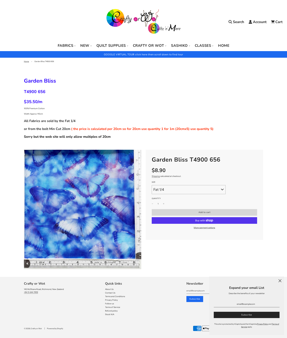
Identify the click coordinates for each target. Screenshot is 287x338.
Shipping (156, 176)
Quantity (156, 198)
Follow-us (109, 303)
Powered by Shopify (55, 328)
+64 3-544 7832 (31, 292)
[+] (163, 203)
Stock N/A (109, 314)
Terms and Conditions (115, 296)
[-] (152, 203)
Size (153, 182)
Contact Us (110, 293)
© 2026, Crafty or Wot (33, 328)
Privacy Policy (111, 300)
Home (26, 61)
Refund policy (111, 311)
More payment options (204, 227)
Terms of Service (112, 307)
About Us (109, 289)
